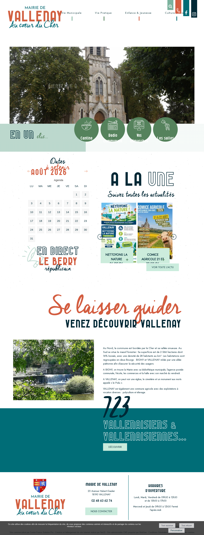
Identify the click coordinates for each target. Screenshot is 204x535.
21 (67, 220)
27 (58, 229)
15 (76, 212)
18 (40, 220)
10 (31, 212)
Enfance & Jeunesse (138, 13)
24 (31, 229)
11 (40, 212)
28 (67, 229)
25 (40, 229)
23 (85, 220)
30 (85, 229)
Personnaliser (176, 530)
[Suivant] (172, 237)
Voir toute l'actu (163, 267)
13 (58, 212)
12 (49, 212)
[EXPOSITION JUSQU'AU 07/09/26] (155, 232)
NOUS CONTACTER (101, 511)
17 (31, 220)
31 (31, 238)
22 (76, 220)
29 (76, 229)
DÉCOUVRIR (115, 447)
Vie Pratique (103, 13)
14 (67, 212)
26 (49, 229)
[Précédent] (101, 237)
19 (49, 220)
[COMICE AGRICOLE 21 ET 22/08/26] (118, 232)
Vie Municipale (71, 13)
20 (58, 220)
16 (85, 212)
